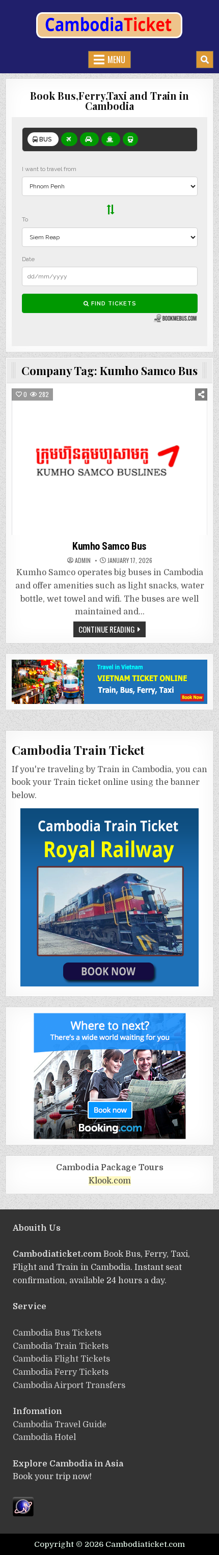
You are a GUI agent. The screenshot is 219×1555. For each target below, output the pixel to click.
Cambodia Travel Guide (59, 1424)
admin (83, 560)
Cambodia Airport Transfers (69, 1385)
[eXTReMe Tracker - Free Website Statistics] (23, 1513)
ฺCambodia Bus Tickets (57, 1333)
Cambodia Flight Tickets (61, 1359)
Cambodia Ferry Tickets (60, 1372)
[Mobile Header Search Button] (204, 59)
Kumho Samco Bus (109, 546)
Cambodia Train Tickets (60, 1346)
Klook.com (110, 1180)
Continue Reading (106, 629)
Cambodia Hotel (44, 1437)
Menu (116, 59)
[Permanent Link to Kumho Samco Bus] (110, 461)
